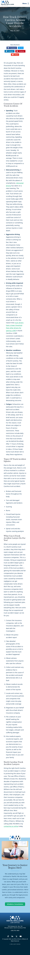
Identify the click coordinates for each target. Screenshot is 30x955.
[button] (15, 904)
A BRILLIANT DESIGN (15, 944)
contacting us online (11, 826)
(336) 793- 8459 (15, 930)
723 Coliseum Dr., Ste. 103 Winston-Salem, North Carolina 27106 (15, 927)
